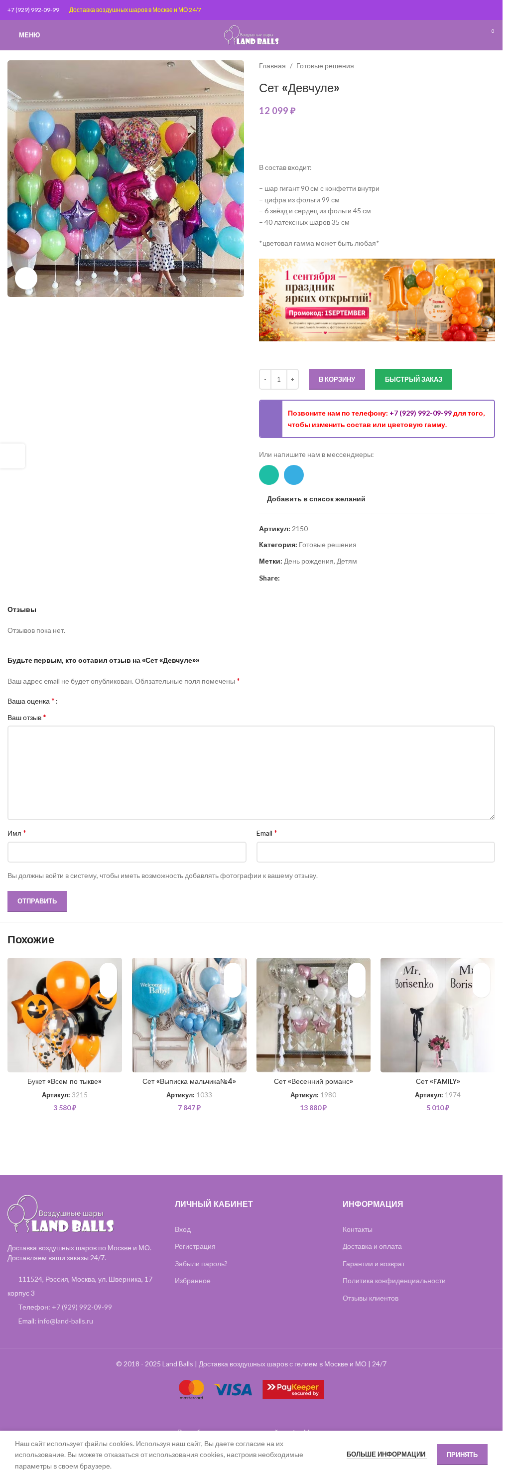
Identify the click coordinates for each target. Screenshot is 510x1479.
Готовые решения (325, 65)
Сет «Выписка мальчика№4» (189, 1081)
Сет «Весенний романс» (313, 1081)
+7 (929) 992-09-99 (33, 9)
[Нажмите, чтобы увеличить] (26, 278)
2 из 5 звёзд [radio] (76, 700)
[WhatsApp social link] (269, 475)
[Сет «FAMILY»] (438, 1015)
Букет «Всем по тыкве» (64, 1081)
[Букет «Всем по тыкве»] (64, 1015)
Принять (462, 1455)
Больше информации (387, 1454)
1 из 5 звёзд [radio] (69, 700)
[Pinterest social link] (286, 578)
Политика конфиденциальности (394, 1280)
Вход (183, 1229)
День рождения (309, 561)
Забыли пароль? (201, 1263)
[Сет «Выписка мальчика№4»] (189, 1015)
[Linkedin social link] (298, 578)
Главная (272, 65)
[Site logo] (251, 34)
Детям (347, 561)
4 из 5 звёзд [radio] (91, 700)
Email (266, 832)
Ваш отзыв (26, 717)
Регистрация (195, 1246)
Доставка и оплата (372, 1246)
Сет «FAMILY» (438, 1081)
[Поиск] (470, 35)
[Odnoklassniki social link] (310, 578)
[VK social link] (322, 578)
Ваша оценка (31, 701)
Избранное (193, 1280)
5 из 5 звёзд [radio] (99, 700)
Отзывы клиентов (370, 1298)
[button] (108, 989)
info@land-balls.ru (65, 1321)
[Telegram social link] (294, 475)
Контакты (358, 1229)
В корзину (337, 379)
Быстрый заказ (413, 379)
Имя (16, 832)
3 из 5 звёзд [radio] (84, 700)
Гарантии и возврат (374, 1263)
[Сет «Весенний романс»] (313, 1015)
